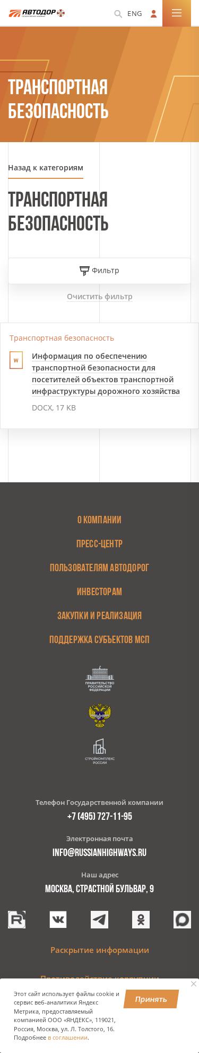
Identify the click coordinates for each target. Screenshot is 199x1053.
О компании (99, 520)
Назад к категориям (45, 167)
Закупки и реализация (99, 616)
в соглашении (68, 1037)
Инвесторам (99, 592)
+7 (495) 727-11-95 (99, 817)
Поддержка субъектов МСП (99, 640)
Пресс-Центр (99, 544)
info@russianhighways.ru (99, 853)
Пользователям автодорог (100, 568)
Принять (151, 999)
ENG (134, 13)
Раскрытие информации (99, 949)
